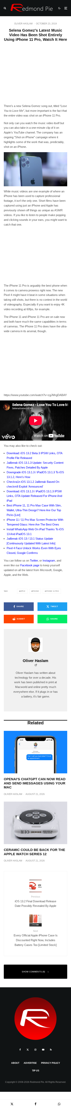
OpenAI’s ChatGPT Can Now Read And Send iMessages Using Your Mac (35, 783)
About (15, 1063)
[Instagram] (35, 1050)
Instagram (49, 560)
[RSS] (51, 1050)
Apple (22, 591)
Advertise (30, 1063)
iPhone (35, 591)
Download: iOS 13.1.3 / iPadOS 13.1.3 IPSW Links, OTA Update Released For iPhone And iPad (34, 496)
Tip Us (35, 1070)
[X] (28, 1050)
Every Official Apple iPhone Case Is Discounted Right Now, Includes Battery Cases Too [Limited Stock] (36, 938)
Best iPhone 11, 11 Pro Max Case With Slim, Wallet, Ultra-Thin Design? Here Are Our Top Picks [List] (34, 510)
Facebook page (29, 565)
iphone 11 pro (52, 591)
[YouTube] (43, 1050)
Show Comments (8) (33, 972)
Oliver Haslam (23, 23)
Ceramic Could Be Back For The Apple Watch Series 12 (34, 852)
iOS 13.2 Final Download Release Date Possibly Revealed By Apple (35, 901)
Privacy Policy (50, 1063)
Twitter (34, 560)
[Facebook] (20, 1050)
